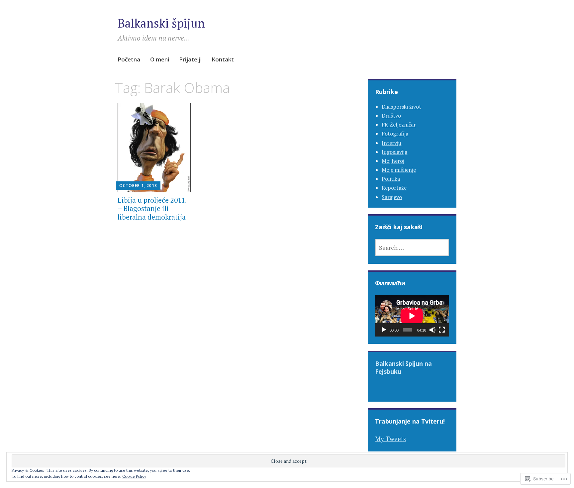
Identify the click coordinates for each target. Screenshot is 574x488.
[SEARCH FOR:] (412, 247)
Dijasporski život (401, 106)
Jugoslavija (394, 151)
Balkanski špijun (161, 23)
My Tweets (390, 439)
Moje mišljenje (399, 169)
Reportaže (394, 187)
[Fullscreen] (441, 330)
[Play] (383, 330)
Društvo (391, 115)
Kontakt (223, 59)
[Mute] (432, 330)
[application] (412, 316)
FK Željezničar (399, 124)
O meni (159, 59)
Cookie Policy (134, 476)
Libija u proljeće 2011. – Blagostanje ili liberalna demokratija (152, 208)
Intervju (391, 142)
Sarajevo (392, 197)
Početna (129, 59)
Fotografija (395, 133)
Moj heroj (393, 160)
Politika (391, 178)
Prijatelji (190, 59)
